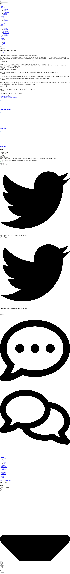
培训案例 (2, 476)
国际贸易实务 (4, 458)
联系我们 (2, 44)
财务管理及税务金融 (4, 467)
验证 (0, 571)
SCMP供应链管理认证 (6, 33)
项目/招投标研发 (3, 469)
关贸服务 (2, 39)
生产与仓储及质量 (3, 465)
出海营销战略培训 (3, 474)
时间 (0, 490)
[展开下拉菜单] (4, 39)
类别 (0, 488)
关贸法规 (4, 463)
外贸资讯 (4, 42)
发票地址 (1, 565)
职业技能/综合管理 (3, 466)
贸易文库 (2, 38)
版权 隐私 (1, 480)
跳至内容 (1, 0)
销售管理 (2, 468)
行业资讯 (2, 52)
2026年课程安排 (5, 28)
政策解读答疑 (4, 462)
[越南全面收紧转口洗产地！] (11, 127)
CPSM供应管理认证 (5, 31)
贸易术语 (4, 459)
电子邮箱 (1, 563)
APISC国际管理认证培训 (6, 32)
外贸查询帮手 (3, 477)
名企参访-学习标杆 (5, 35)
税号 (0, 566)
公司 (0, 562)
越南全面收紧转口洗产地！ (3, 128)
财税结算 (4, 460)
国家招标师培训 (5, 34)
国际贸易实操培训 (3, 472)
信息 (0, 570)
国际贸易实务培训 (5, 29)
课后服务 (4, 43)
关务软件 (4, 41)
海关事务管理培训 (3, 473)
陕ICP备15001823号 (8, 480)
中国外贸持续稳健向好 (3, 146)
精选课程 (2, 36)
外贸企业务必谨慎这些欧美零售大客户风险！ (6, 109)
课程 (0, 489)
